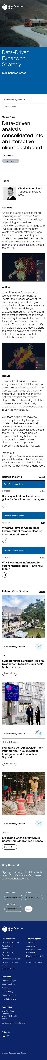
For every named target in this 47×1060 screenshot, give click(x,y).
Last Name (10, 904)
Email (28, 892)
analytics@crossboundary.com (23, 456)
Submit (28, 909)
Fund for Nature (8, 969)
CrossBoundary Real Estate (10, 963)
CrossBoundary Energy (11, 958)
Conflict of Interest (9, 995)
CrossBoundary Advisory (8, 953)
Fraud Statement (9, 999)
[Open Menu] (41, 7)
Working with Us (8, 984)
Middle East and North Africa (35, 957)
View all (42, 477)
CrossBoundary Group (11, 942)
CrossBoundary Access (8, 947)
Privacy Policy (7, 992)
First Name (10, 892)
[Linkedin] (3, 1036)
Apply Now (6, 988)
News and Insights (9, 980)
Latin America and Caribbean (33, 951)
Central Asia (31, 946)
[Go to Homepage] (12, 929)
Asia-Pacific (31, 942)
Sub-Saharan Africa (34, 962)
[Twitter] (8, 1036)
